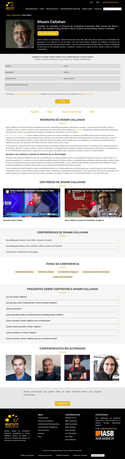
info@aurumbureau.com (111, 2)
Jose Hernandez (70, 433)
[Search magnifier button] (120, 9)
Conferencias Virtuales (46, 272)
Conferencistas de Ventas (24, 272)
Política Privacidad (62, 455)
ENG (91, 2)
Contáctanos (62, 403)
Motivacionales (52, 9)
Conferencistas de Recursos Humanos (96, 272)
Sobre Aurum (87, 9)
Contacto (98, 9)
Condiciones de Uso (45, 455)
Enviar (62, 101)
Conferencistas (31, 9)
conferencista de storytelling (17, 135)
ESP (97, 2)
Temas (42, 9)
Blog (39, 436)
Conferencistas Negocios (70, 9)
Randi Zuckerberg (71, 424)
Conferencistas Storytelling (62, 277)
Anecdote (78, 130)
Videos (50, 112)
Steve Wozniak (70, 430)
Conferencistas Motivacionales (48, 424)
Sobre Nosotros (43, 430)
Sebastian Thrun (70, 418)
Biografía (35, 112)
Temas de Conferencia (71, 112)
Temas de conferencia (45, 421)
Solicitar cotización (48, 33)
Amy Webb (69, 436)
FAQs (92, 112)
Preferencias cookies (97, 455)
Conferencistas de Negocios (68, 272)
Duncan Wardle (70, 439)
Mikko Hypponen (71, 421)
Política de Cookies (27, 455)
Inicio (8, 15)
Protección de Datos (80, 455)
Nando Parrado (70, 427)
